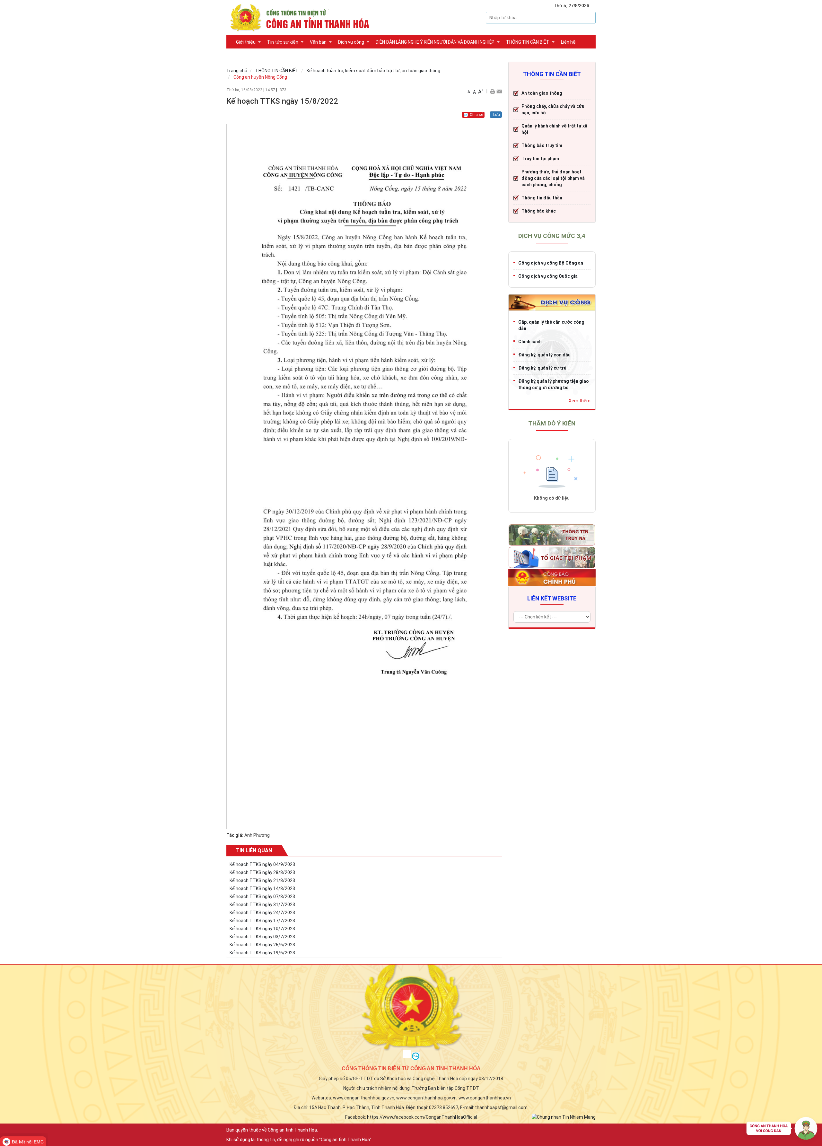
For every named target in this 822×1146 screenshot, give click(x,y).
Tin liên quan (254, 850)
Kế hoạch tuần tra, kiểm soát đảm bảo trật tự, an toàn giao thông (373, 70)
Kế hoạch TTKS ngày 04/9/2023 (262, 864)
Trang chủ (236, 70)
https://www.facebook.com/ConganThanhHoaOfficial (422, 1117)
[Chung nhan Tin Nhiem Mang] (564, 1116)
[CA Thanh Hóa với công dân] (782, 1130)
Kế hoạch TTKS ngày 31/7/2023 (262, 904)
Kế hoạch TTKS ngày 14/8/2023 (262, 888)
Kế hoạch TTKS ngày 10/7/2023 (262, 928)
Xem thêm (579, 400)
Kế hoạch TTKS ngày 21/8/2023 (262, 880)
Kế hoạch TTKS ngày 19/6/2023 (262, 952)
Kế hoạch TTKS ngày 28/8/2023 (262, 872)
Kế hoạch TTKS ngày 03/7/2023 (262, 936)
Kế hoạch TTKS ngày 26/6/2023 (262, 944)
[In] (492, 91)
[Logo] (302, 17)
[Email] (499, 91)
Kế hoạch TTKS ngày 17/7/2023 (262, 920)
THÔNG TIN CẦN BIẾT (277, 70)
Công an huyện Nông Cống (260, 77)
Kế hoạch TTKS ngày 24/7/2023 (262, 912)
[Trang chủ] (229, 38)
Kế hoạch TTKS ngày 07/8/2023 (262, 896)
